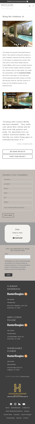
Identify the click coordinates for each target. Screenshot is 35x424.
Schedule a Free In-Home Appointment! (16, 1)
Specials (18, 418)
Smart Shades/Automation (14, 411)
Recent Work (8, 415)
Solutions (17, 415)
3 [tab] (18, 44)
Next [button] (31, 33)
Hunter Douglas (26, 415)
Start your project (18, 156)
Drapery (26, 411)
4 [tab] (20, 44)
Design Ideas (11, 418)
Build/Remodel (15, 408)
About (8, 408)
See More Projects (17, 151)
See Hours (10, 300)
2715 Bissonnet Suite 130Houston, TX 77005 (15, 338)
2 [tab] (16, 44)
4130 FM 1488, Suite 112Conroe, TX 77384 (14, 369)
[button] (29, 6)
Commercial (26, 408)
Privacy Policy (25, 377)
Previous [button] (4, 33)
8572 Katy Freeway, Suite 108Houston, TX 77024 (17, 307)
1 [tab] (14, 44)
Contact (25, 418)
